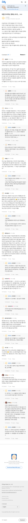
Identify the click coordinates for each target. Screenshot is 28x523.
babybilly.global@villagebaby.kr (9, 492)
